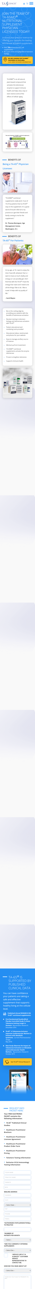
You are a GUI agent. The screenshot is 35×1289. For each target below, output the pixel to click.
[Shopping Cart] (27, 4)
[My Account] (24, 4)
